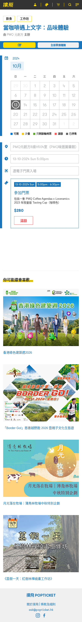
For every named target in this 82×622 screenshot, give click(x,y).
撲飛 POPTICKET (41, 595)
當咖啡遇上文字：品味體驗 (36, 27)
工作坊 (24, 19)
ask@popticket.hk (41, 610)
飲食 (9, 19)
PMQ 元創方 (15, 34)
